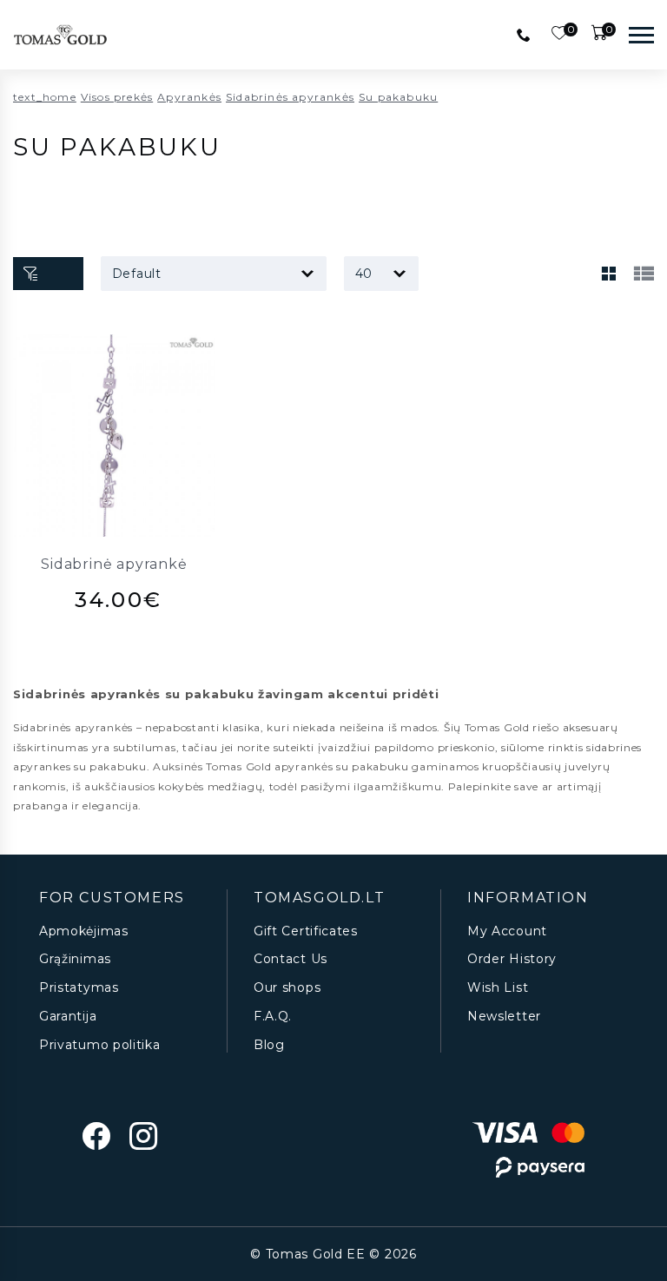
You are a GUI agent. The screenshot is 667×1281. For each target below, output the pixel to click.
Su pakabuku (398, 96)
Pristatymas (79, 988)
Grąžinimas (75, 959)
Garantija (67, 1016)
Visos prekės (117, 96)
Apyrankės (189, 96)
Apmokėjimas (84, 931)
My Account (507, 931)
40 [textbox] (364, 273)
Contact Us (290, 959)
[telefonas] (524, 35)
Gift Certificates (306, 931)
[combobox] (214, 273)
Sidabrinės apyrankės (290, 96)
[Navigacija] (641, 34)
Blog (269, 1045)
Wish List (497, 988)
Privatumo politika (100, 1045)
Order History (512, 959)
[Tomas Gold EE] (60, 34)
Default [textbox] (137, 273)
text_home (44, 96)
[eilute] (643, 274)
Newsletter (504, 1016)
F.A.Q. (273, 1016)
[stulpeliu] (608, 274)
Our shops (287, 988)
